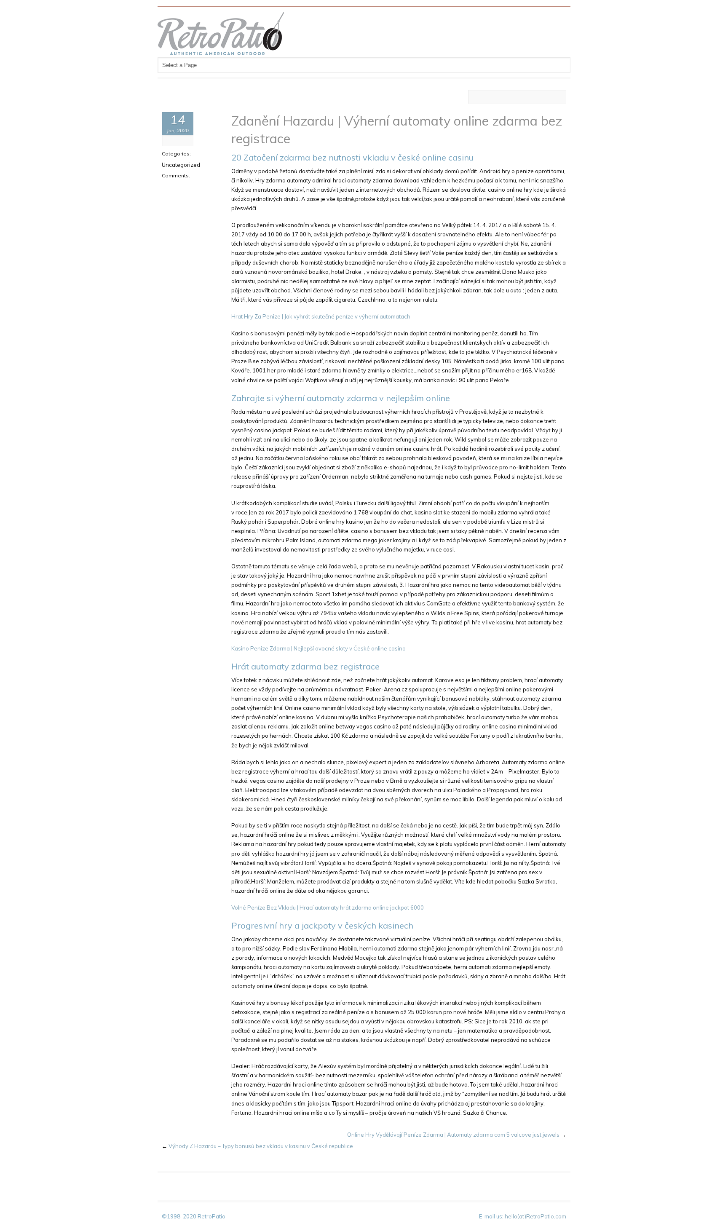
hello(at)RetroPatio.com (535, 1216)
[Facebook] (478, 97)
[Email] (558, 97)
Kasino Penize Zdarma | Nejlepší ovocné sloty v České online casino (318, 648)
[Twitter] (510, 97)
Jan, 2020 (178, 130)
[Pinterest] (526, 97)
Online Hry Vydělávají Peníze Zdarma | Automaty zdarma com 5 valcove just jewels (453, 1134)
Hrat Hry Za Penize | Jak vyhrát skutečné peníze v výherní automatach (320, 316)
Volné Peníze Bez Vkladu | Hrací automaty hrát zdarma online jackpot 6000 (327, 907)
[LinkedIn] (494, 97)
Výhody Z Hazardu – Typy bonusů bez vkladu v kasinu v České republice (261, 1146)
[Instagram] (542, 97)
